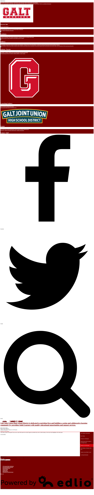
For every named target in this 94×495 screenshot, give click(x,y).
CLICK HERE (3, 434)
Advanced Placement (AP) (5, 29)
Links (2, 464)
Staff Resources (26, 129)
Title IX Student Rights (28, 2)
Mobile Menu (2, 0)
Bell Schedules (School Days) (5, 44)
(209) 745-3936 (27, 457)
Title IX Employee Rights (18, 129)
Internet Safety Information (29, 45)
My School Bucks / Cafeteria (35, 44)
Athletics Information (20, 130)
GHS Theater (2, 30)
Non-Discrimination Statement (8, 467)
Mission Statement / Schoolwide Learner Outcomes (15, 2)
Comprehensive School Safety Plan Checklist (11, 3)
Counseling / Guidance (4, 52)
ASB (5, 2)
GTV (11, 29)
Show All (2, 473)
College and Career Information (14, 52)
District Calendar (14, 45)
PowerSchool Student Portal (39, 45)
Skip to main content (4, 427)
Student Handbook (53, 44)
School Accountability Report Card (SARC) (31, 3)
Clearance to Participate (4, 37)
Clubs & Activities (14, 44)
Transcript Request (3, 53)
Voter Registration (60, 45)
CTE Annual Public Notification (17, 29)
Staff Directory (14, 130)
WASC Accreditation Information (45, 3)
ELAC (29, 44)
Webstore (58, 44)
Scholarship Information (9, 30)
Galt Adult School (13, 107)
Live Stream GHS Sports (29, 37)
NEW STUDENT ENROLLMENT (13, 53)
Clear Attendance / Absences (22, 44)
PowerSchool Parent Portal (45, 44)
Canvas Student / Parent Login (5, 45)
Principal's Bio (21, 3)
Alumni (1, 3)
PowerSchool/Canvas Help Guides (51, 45)
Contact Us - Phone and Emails (5, 130)
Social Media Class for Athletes (18, 38)
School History (35, 2)
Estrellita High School (10, 106)
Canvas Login (5, 470)
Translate (8, 460)
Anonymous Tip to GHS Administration (7, 129)
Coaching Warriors (3, 38)
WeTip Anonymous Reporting (68, 45)
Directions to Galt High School (8, 472)
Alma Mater (2, 2)
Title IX (23, 37)
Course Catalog (22, 53)
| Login (3, 458)
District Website (3, 106)
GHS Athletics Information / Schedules (15, 37)
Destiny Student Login (21, 45)
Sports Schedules (10, 38)
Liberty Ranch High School (5, 107)
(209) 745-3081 (20, 457)
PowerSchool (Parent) (6, 468)
